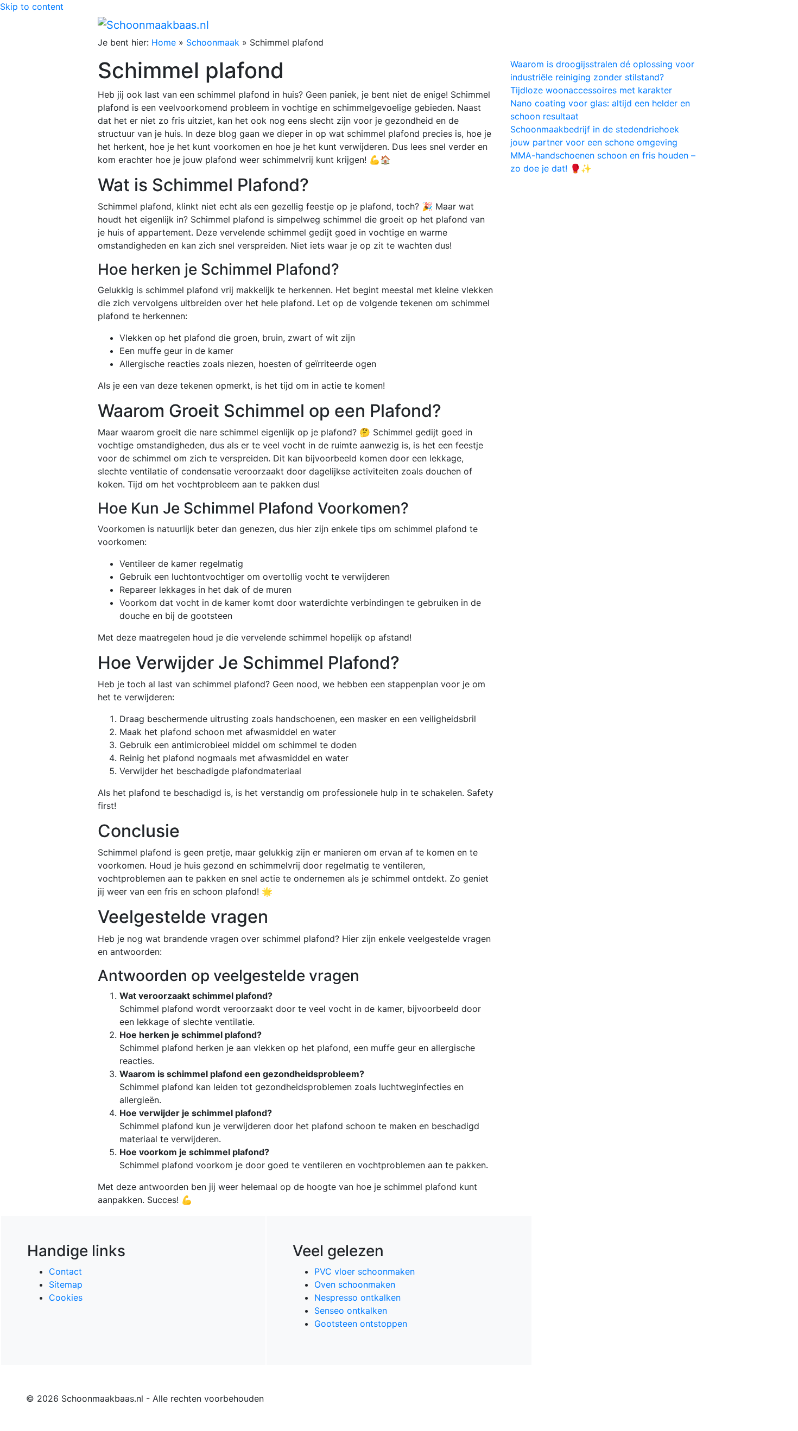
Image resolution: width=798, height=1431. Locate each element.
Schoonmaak (212, 42)
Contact (65, 1271)
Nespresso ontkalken (357, 1297)
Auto (570, 24)
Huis (535, 24)
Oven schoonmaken (354, 1284)
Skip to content (32, 6)
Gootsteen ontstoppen (360, 1323)
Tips (687, 24)
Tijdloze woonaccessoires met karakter (591, 90)
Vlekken (653, 24)
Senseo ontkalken (350, 1310)
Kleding (605, 24)
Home (470, 24)
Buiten (503, 24)
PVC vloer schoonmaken (364, 1271)
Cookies (66, 1297)
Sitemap (66, 1284)
